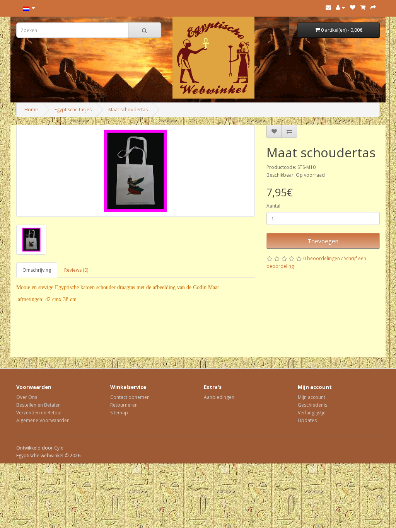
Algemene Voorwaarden (43, 420)
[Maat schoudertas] (135, 171)
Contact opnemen (130, 397)
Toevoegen (322, 241)
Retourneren (124, 405)
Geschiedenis (312, 405)
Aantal (273, 206)
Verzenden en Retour (39, 412)
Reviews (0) (76, 270)
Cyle (58, 448)
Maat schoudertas (128, 109)
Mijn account (311, 397)
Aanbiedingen (219, 397)
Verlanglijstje (312, 412)
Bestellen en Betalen (38, 405)
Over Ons (26, 397)
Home (31, 109)
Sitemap (119, 412)
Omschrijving (36, 270)
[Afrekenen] (373, 7)
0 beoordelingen (321, 258)
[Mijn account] (340, 7)
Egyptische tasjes (73, 109)
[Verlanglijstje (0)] (352, 7)
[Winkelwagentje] (362, 7)
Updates (307, 420)
